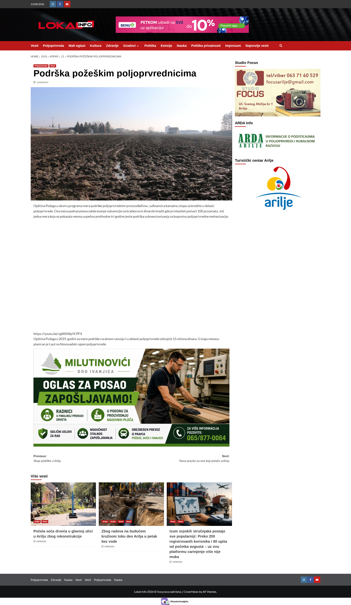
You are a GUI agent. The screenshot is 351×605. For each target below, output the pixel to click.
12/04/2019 (42, 82)
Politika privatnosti (206, 46)
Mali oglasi (77, 46)
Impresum (233, 46)
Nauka (182, 46)
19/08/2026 (177, 562)
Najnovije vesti (257, 46)
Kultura (95, 46)
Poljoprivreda (53, 46)
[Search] (281, 45)
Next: (204, 458)
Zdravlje (112, 46)
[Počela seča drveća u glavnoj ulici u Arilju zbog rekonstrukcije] (63, 504)
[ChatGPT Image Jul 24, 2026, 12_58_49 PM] (131, 397)
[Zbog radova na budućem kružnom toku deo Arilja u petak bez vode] (131, 504)
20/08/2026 (41, 541)
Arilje (37, 521)
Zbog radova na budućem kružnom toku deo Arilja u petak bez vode (129, 536)
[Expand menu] (138, 46)
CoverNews (191, 591)
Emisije (166, 46)
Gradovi (129, 46)
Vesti (34, 46)
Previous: (47, 458)
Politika (150, 46)
